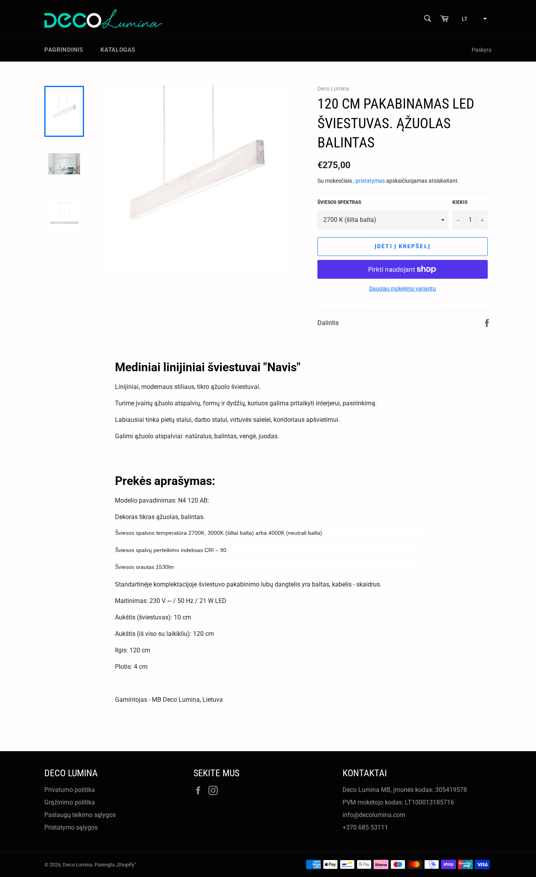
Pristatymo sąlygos (71, 827)
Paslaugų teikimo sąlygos (80, 815)
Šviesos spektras (339, 202)
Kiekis (459, 202)
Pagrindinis (63, 49)
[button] (472, 19)
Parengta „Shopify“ (115, 865)
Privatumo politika (69, 789)
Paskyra (482, 50)
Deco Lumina (77, 865)
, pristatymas (369, 181)
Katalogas (117, 49)
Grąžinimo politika (69, 802)
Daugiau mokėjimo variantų (402, 288)
